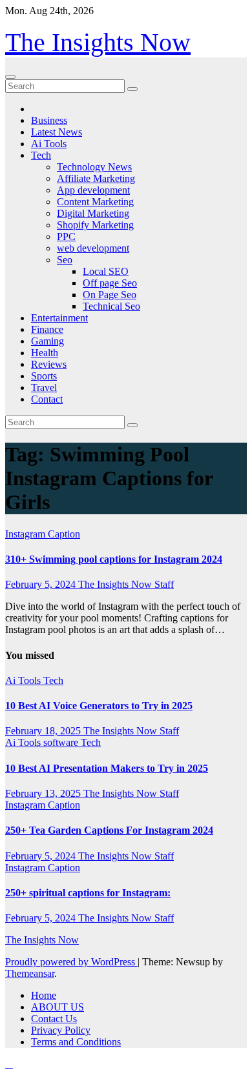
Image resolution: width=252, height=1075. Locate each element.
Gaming (47, 341)
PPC (66, 236)
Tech (41, 155)
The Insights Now (98, 42)
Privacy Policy (60, 1030)
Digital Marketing (93, 213)
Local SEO (106, 271)
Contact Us (54, 1018)
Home (43, 995)
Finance (47, 329)
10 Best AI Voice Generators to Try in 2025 (99, 705)
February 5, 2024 (41, 584)
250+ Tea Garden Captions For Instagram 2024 (109, 830)
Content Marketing (95, 201)
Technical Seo (111, 306)
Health (44, 352)
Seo (64, 259)
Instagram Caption (42, 533)
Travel (44, 387)
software (62, 742)
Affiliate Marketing (96, 178)
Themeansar (29, 973)
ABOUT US (57, 1006)
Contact (47, 399)
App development (93, 190)
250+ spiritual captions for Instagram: (88, 892)
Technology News (94, 166)
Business (49, 120)
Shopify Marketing (95, 224)
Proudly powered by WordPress (71, 961)
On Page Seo (109, 294)
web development (93, 248)
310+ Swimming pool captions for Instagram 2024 (113, 559)
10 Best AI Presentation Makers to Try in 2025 (106, 768)
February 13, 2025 (44, 793)
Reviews (49, 364)
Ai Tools (49, 143)
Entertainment (59, 317)
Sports (44, 375)
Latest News (56, 131)
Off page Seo (110, 282)
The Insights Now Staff (126, 584)
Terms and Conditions (76, 1041)
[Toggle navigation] (10, 77)
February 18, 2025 (44, 730)
